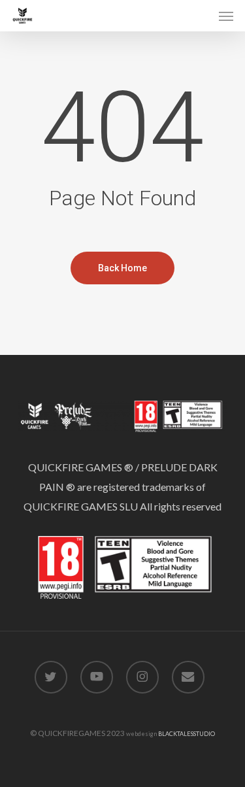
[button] (226, 15)
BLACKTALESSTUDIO (186, 733)
